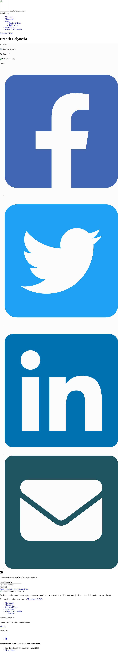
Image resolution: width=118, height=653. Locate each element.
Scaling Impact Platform (13, 29)
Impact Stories (10, 27)
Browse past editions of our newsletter (14, 589)
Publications (13, 25)
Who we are (9, 17)
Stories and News (6, 33)
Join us (2, 626)
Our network (9, 613)
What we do (9, 19)
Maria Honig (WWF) (35, 599)
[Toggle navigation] (8, 13)
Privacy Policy (10, 650)
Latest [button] (7, 21)
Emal (6, 582)
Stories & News (15, 23)
